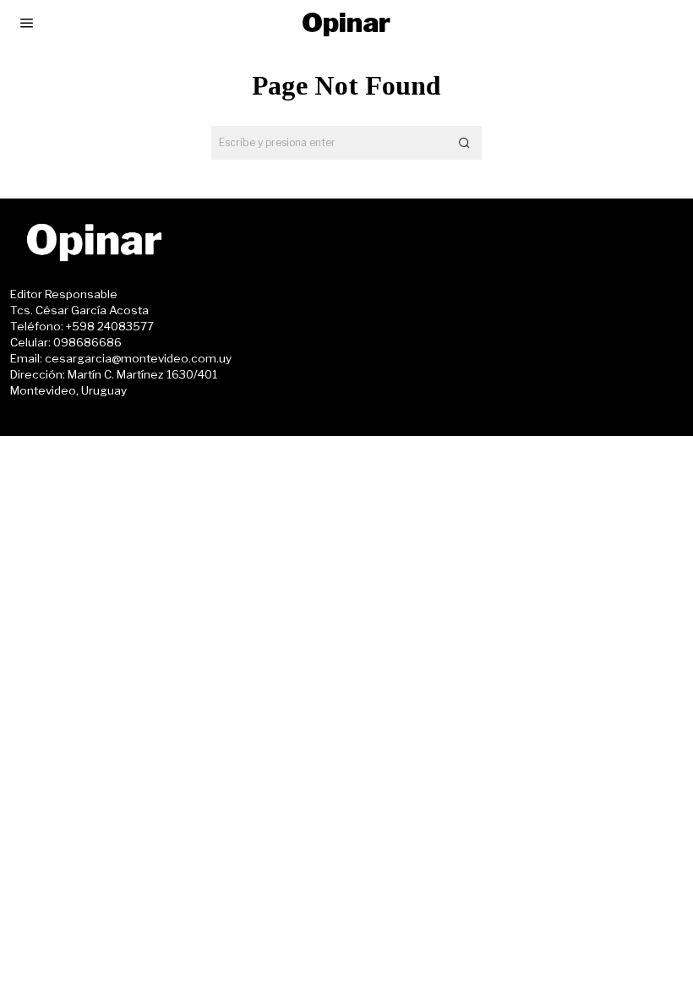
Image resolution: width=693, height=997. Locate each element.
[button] (465, 143)
